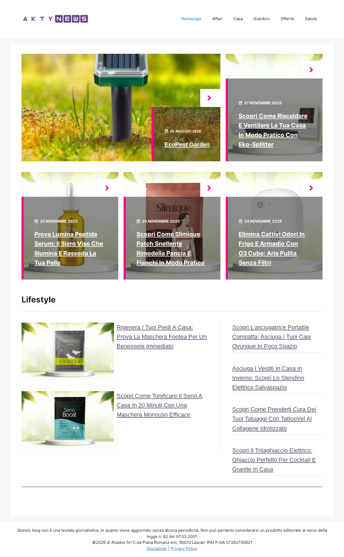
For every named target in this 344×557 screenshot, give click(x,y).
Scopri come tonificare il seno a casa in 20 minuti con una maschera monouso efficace (159, 405)
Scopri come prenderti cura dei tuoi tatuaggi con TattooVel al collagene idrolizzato (274, 418)
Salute (311, 18)
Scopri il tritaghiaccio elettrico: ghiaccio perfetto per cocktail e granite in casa (274, 460)
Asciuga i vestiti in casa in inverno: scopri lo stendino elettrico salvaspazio (268, 378)
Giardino (261, 18)
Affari (217, 18)
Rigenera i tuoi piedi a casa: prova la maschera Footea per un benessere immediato (162, 336)
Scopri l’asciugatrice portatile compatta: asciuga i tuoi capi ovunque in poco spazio (271, 336)
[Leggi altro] (210, 98)
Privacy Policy (184, 548)
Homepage (191, 18)
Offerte (287, 18)
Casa (238, 18)
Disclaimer (157, 548)
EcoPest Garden (187, 144)
